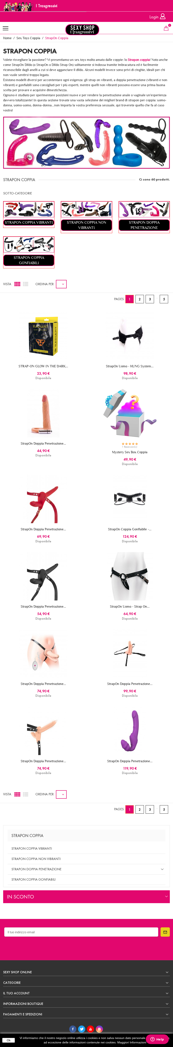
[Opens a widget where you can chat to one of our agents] (157, 1039)
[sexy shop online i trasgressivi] (86, 29)
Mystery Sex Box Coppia (129, 452)
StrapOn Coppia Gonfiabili (33, 879)
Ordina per (44, 284)
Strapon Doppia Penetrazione (36, 869)
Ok (9, 1040)
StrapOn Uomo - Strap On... (130, 606)
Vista (7, 284)
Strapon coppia (139, 60)
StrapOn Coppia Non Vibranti (36, 859)
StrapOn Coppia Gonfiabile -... (129, 529)
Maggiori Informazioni (131, 1042)
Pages (119, 299)
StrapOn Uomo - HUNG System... (130, 366)
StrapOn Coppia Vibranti (31, 848)
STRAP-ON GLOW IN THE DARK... (43, 366)
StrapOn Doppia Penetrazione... (43, 443)
